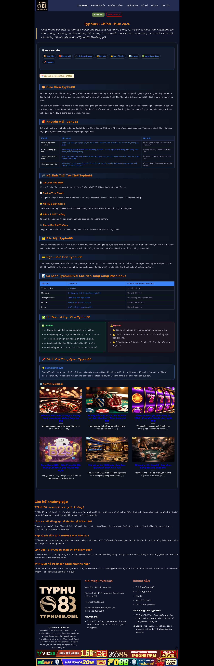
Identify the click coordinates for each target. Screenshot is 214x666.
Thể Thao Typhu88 (145, 587)
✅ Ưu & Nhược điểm (150, 56)
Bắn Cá (139, 596)
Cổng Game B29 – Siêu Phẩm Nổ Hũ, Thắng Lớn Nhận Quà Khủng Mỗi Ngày (61, 468)
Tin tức (165, 5)
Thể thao (132, 5)
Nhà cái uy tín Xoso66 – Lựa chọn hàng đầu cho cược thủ (153, 466)
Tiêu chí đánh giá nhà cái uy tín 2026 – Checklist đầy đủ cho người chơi (153, 418)
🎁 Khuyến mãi (65, 56)
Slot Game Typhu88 (145, 605)
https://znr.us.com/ (103, 587)
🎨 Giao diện (49, 56)
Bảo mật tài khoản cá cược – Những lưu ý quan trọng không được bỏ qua (60, 418)
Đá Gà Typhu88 (143, 591)
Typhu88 (82, 5)
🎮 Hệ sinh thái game (83, 56)
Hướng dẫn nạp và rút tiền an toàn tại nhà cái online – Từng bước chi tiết (107, 418)
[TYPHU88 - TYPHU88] (55, 5)
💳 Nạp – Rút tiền (117, 56)
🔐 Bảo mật (101, 56)
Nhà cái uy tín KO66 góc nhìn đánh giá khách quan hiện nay (107, 466)
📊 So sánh (133, 56)
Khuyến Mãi (98, 5)
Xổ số (144, 5)
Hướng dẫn (115, 5)
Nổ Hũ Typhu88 (143, 600)
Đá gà (154, 5)
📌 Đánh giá (49, 62)
